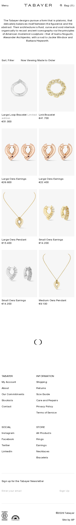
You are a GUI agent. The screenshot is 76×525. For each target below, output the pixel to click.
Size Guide (43, 394)
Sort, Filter (8, 60)
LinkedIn (7, 451)
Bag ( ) (69, 5)
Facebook (8, 439)
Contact (7, 406)
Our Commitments (13, 394)
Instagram (8, 433)
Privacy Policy (44, 406)
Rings (40, 439)
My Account (9, 382)
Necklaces (42, 451)
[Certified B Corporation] (4, 516)
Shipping (41, 382)
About (5, 388)
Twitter (6, 445)
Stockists (7, 400)
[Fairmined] (15, 518)
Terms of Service (46, 413)
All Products (43, 433)
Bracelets (42, 457)
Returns (41, 388)
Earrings (41, 445)
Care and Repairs (47, 400)
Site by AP (68, 520)
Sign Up (64, 491)
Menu (5, 5)
